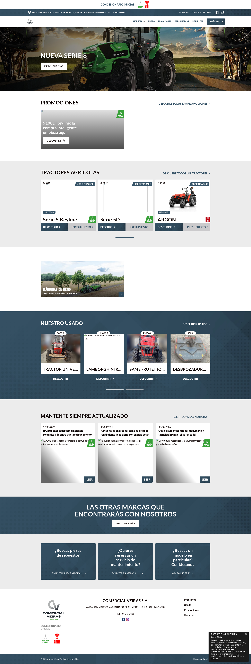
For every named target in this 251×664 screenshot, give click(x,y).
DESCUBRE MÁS (53, 66)
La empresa (184, 12)
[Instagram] (222, 12)
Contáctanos (215, 21)
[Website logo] (30, 21)
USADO (151, 21)
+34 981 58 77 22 (181, 573)
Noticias (207, 12)
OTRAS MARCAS (182, 21)
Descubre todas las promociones (182, 103)
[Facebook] (217, 12)
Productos (190, 599)
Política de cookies (49, 659)
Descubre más (125, 523)
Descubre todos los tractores (185, 173)
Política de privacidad (69, 659)
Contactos (196, 12)
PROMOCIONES (164, 21)
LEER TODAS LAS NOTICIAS (190, 416)
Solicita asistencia (124, 573)
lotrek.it (206, 659)
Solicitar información (67, 573)
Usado (187, 604)
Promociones (191, 610)
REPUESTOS (197, 21)
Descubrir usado (195, 324)
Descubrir (60, 379)
